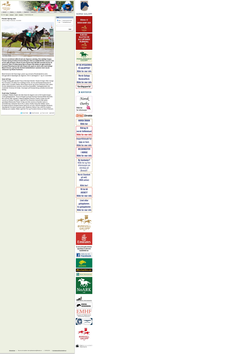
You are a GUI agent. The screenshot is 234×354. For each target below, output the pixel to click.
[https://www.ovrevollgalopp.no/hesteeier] (84, 171)
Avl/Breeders (41, 12)
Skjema (11, 12)
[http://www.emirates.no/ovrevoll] (84, 244)
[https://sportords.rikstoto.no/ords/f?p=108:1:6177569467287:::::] (84, 186)
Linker (55, 12)
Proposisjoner (63, 12)
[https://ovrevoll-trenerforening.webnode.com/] (84, 307)
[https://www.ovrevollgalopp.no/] (84, 72)
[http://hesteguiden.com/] (84, 271)
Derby (48, 12)
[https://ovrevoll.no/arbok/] (84, 125)
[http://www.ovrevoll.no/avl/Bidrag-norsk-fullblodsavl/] (84, 136)
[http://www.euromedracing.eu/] (84, 316)
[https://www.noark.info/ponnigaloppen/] (84, 61)
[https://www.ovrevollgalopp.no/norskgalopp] (84, 15)
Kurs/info (19, 12)
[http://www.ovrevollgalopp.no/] (84, 231)
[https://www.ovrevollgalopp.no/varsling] (84, 88)
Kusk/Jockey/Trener (67, 20)
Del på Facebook (35, 113)
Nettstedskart (12, 350)
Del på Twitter (25, 113)
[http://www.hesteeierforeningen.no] (84, 275)
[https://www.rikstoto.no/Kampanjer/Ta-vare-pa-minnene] (84, 251)
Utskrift (52, 113)
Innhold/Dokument (67, 22)
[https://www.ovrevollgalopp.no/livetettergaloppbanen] (84, 212)
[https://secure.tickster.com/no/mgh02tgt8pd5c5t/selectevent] (84, 49)
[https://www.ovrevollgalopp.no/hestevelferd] (84, 83)
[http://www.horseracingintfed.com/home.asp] (84, 324)
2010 (16, 14)
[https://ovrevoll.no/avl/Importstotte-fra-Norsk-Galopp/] (84, 146)
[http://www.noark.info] (84, 293)
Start (7, 14)
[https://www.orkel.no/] (84, 117)
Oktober (21, 14)
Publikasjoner (34, 12)
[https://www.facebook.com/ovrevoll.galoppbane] (84, 257)
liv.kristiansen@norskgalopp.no (59, 350)
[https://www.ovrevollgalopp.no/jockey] (84, 197)
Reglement (26, 12)
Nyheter (4, 12)
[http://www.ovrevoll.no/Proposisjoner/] (84, 342)
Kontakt (70, 12)
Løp (59, 22)
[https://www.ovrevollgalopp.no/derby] (84, 112)
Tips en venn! (45, 113)
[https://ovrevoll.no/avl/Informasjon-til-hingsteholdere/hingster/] (84, 157)
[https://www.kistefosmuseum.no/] (84, 94)
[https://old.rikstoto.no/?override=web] (84, 267)
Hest (59, 20)
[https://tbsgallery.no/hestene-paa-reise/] (84, 347)
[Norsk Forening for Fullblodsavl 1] (84, 301)
